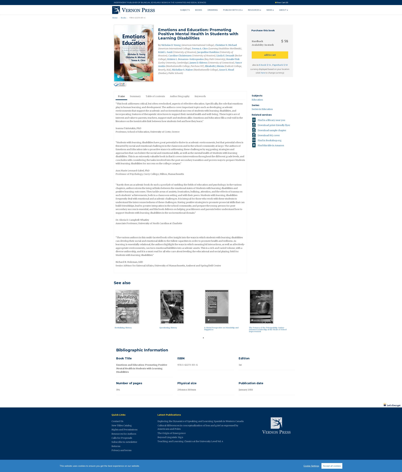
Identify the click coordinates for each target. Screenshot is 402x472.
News (269, 9)
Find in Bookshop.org (270, 140)
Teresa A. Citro (200, 48)
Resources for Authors (123, 433)
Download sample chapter (272, 130)
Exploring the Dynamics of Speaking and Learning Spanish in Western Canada (201, 421)
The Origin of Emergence (172, 433)
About (282, 9)
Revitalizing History (123, 328)
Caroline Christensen (180, 55)
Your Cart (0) (282, 2)
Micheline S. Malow (182, 69)
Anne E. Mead (226, 69)
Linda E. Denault (225, 55)
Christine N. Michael (226, 45)
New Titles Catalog (121, 425)
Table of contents (155, 96)
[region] (201, 466)
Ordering (212, 9)
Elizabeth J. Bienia (214, 66)
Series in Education (262, 109)
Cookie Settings (311, 466)
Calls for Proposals (121, 438)
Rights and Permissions (124, 429)
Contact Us (117, 421)
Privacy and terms (121, 450)
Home (115, 18)
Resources (254, 9)
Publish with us (232, 9)
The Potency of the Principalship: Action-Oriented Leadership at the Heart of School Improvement (268, 330)
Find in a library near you (271, 120)
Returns (115, 446)
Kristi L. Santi (165, 52)
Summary (135, 96)
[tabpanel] (136, 310)
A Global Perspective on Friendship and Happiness (221, 329)
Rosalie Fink (233, 59)
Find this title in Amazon (271, 145)
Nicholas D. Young (171, 45)
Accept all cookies (332, 466)
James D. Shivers (198, 62)
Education (257, 99)
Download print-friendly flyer (274, 125)
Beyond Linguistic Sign (170, 437)
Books (198, 9)
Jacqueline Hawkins (208, 52)
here (263, 72)
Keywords (200, 96)
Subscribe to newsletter (124, 442)
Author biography (180, 96)
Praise (121, 96)
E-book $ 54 (265, 65)
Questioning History (168, 328)
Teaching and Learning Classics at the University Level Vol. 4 (190, 441)
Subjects (185, 9)
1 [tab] (203, 337)
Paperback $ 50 (280, 65)
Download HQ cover (269, 135)
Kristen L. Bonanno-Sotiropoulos (185, 59)
